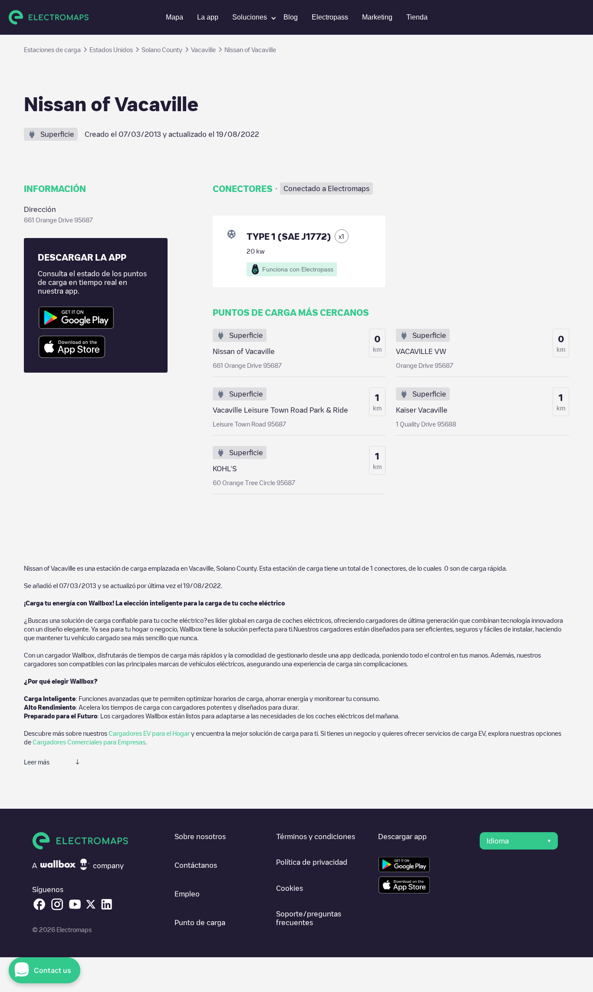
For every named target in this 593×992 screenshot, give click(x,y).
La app (207, 17)
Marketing (377, 17)
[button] (251, 17)
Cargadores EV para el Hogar (149, 733)
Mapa (174, 17)
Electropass (330, 17)
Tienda (417, 17)
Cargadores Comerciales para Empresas (89, 742)
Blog (290, 17)
